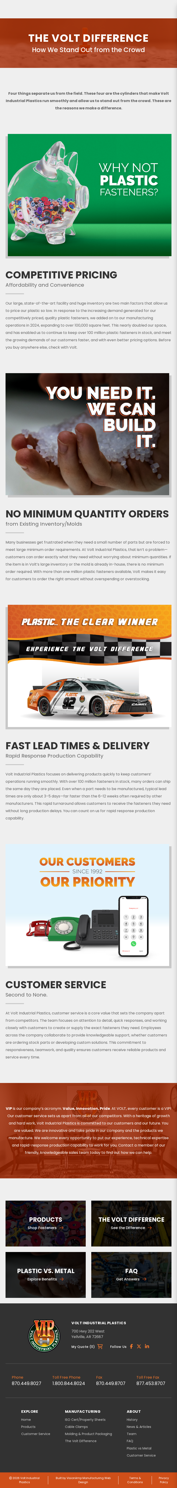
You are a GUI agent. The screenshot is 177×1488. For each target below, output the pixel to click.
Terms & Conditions (135, 1480)
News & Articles (139, 1427)
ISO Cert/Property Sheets (85, 1420)
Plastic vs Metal (139, 1448)
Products (28, 1426)
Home (26, 1419)
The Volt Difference (81, 1441)
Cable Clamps (76, 1427)
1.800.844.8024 (68, 1383)
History (132, 1420)
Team (131, 1434)
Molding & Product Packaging (88, 1434)
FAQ (130, 1441)
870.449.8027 (26, 1383)
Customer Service (35, 1434)
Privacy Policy (164, 1480)
